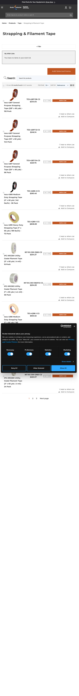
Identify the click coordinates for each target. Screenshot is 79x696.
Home (4, 23)
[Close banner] (74, 326)
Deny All (14, 368)
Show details (66, 361)
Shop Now (49, 2)
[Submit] (71, 15)
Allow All (63, 368)
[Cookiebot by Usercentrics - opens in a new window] (62, 326)
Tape (19, 23)
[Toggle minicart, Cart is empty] (70, 7)
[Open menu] (2, 7)
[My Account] (66, 7)
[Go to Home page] (20, 7)
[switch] (29, 354)
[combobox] (39, 15)
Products (12, 23)
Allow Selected (38, 368)
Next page (44, 398)
